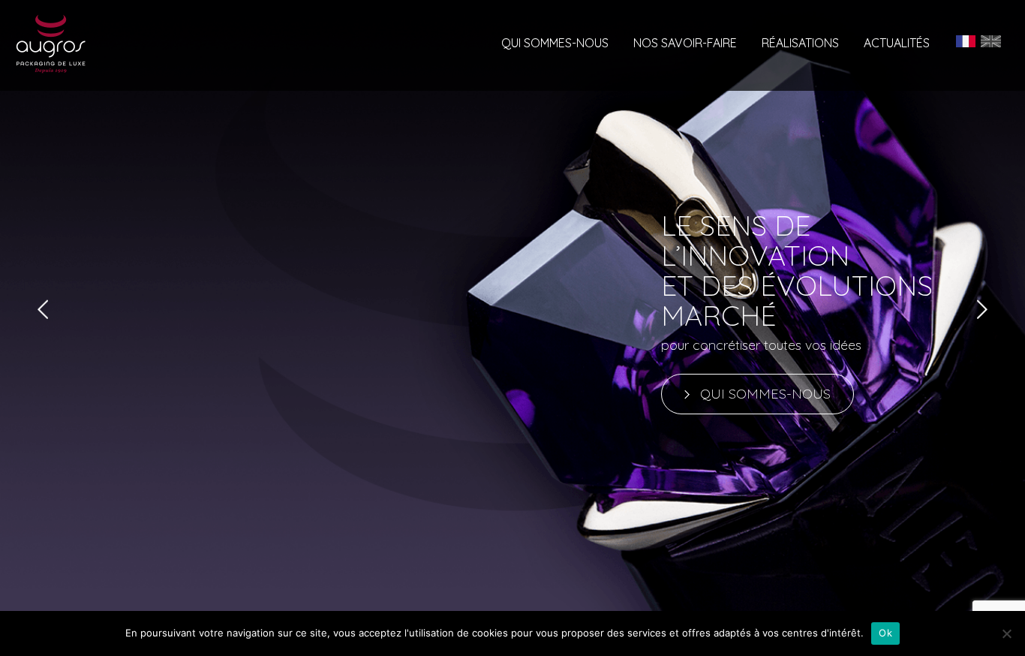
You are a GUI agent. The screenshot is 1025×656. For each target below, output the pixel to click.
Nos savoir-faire (685, 43)
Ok (885, 633)
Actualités (897, 43)
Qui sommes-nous (555, 43)
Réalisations (800, 43)
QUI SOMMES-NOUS (765, 393)
